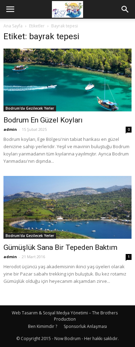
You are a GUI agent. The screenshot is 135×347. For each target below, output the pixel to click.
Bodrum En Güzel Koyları (43, 120)
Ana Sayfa (12, 26)
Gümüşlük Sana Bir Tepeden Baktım (60, 247)
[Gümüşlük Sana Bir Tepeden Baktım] (67, 207)
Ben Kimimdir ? (42, 326)
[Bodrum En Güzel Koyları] (67, 80)
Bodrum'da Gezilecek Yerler (30, 108)
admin (10, 129)
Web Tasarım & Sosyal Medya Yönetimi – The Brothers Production (65, 316)
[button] (125, 9)
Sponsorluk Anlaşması (85, 326)
